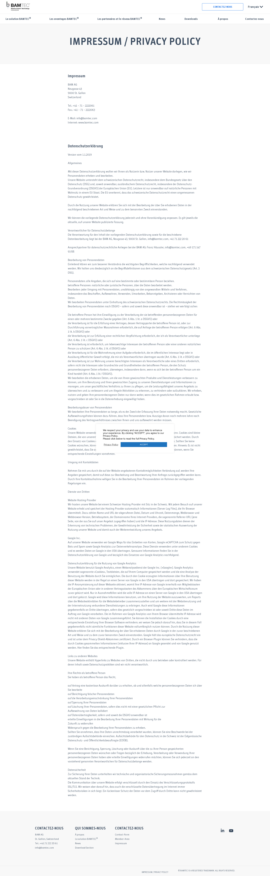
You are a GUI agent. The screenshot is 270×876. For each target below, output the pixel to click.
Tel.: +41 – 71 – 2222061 (81, 106)
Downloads (191, 19)
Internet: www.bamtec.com (83, 122)
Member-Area (122, 839)
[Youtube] (231, 830)
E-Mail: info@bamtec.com (82, 118)
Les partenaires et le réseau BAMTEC (119, 19)
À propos (223, 19)
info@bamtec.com (44, 848)
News (162, 19)
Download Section (84, 848)
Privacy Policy (111, 444)
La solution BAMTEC (18, 19)
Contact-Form (122, 835)
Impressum (121, 843)
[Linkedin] (222, 830)
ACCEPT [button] (144, 444)
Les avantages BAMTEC (64, 19)
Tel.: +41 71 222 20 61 (46, 843)
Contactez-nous (254, 19)
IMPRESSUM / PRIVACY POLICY (155, 872)
